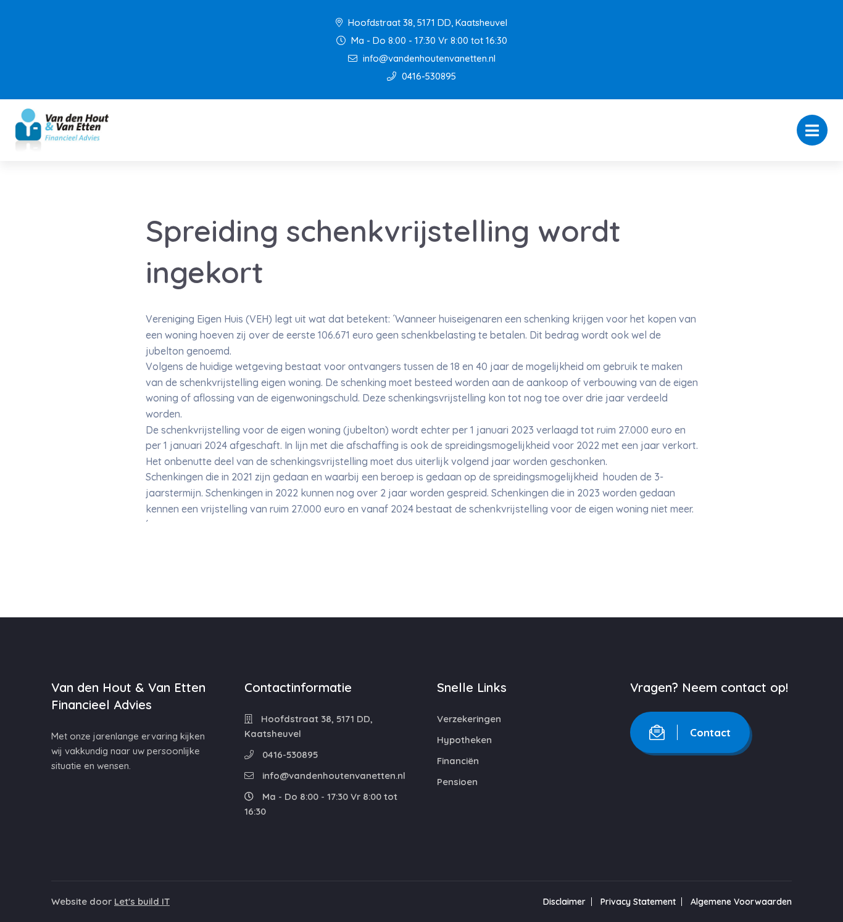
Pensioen (457, 782)
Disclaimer (564, 901)
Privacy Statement (638, 901)
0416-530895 (427, 76)
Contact (710, 732)
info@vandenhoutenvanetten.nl (428, 58)
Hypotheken (464, 740)
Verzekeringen (469, 719)
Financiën (458, 761)
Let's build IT (142, 901)
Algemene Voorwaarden (741, 901)
